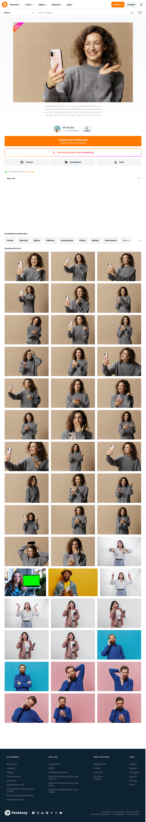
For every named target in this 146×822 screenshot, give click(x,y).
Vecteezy (10, 768)
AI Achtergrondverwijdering (19, 795)
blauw (37, 240)
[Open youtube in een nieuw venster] (61, 813)
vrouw (10, 240)
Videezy (10, 772)
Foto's (28, 4)
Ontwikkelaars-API (15, 784)
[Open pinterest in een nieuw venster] (47, 813)
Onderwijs (11, 780)
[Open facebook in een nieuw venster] (33, 813)
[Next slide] (134, 240)
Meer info (11, 178)
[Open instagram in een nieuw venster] (38, 813)
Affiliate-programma (57, 772)
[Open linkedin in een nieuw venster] (42, 813)
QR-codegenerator (15, 799)
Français (132, 780)
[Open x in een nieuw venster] (56, 813)
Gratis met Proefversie (71, 141)
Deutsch (131, 776)
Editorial (56, 4)
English (131, 764)
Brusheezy (11, 764)
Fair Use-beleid (130, 814)
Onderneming (13, 776)
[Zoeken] (130, 12)
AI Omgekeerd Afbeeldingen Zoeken (16, 790)
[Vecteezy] (4, 4)
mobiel (95, 240)
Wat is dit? (30, 172)
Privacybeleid (116, 814)
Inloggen (129, 4)
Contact (95, 768)
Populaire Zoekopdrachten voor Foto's (62, 784)
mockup (24, 240)
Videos (41, 4)
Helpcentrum (98, 764)
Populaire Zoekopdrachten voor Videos (62, 790)
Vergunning (53, 764)
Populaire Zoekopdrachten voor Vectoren (62, 777)
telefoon (50, 240)
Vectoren (14, 4)
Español (131, 768)
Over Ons (96, 772)
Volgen (86, 130)
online (82, 240)
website (127, 240)
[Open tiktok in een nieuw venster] (51, 813)
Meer (69, 4)
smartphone (67, 240)
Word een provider (96, 777)
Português (132, 772)
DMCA (50, 768)
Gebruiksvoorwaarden (98, 814)
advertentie (111, 240)
